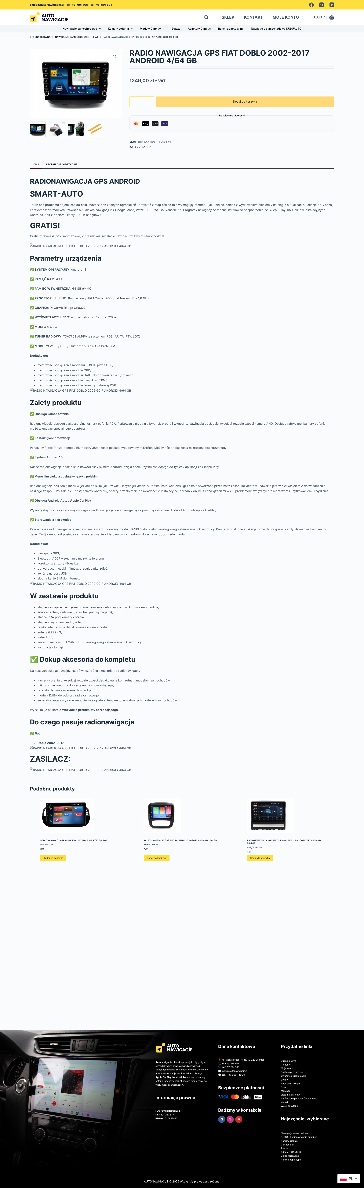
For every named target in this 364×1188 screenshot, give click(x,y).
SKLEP (228, 17)
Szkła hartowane (290, 1155)
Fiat (150, 146)
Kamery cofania (118, 28)
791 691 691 (104, 4)
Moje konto (287, 1068)
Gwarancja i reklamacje (293, 1075)
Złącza (176, 28)
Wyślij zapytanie (289, 1105)
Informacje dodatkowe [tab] (61, 164)
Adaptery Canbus (199, 28)
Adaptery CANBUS (291, 1152)
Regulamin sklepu (290, 1083)
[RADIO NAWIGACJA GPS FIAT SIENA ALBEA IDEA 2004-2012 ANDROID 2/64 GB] (285, 816)
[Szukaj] (206, 17)
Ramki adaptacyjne (231, 28)
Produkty (286, 1064)
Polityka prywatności (292, 1072)
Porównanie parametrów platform (298, 1098)
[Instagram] (321, 4)
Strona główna (288, 1060)
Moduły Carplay (150, 28)
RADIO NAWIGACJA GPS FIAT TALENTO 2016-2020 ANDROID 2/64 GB (180, 840)
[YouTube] (331, 4)
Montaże (285, 1090)
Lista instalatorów (290, 1094)
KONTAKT (253, 17)
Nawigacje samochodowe (80, 28)
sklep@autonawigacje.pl (47, 4)
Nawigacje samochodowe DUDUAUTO (276, 28)
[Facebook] (311, 4)
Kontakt (285, 1102)
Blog (283, 1087)
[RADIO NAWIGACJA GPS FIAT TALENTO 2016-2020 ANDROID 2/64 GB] (182, 816)
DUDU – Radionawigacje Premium (299, 1137)
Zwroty (285, 1079)
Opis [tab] (36, 164)
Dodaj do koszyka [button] (53, 858)
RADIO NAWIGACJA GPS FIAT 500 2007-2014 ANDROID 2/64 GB (73, 840)
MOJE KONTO (286, 17)
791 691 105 (80, 4)
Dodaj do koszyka (245, 101)
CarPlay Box (287, 1144)
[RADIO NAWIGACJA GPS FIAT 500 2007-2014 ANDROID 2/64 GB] (78, 816)
